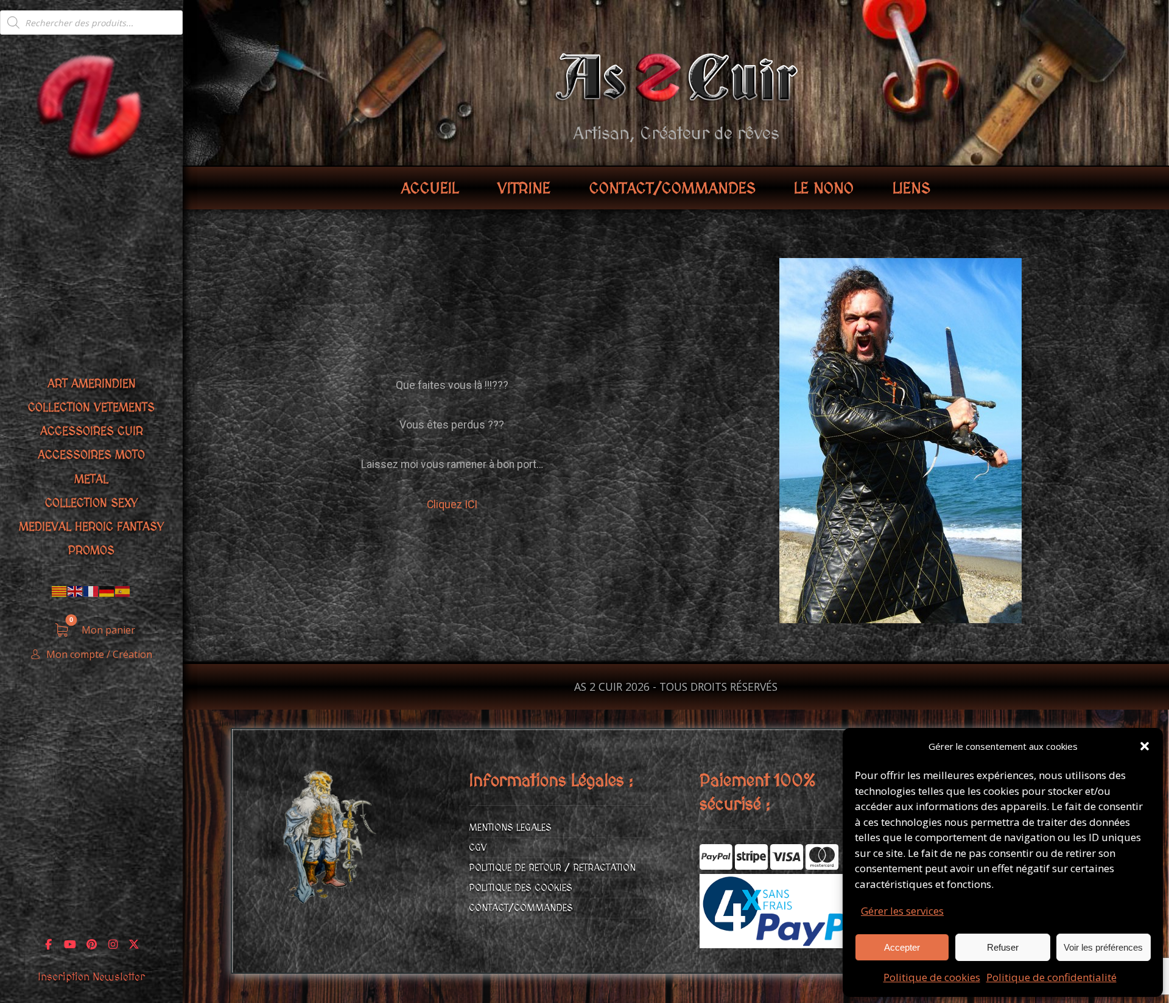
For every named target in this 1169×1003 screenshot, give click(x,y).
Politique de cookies (931, 977)
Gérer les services (902, 911)
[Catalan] (60, 591)
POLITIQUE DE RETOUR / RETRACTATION (552, 867)
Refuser (1003, 947)
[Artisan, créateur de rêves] (91, 105)
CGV (478, 847)
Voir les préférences (1103, 947)
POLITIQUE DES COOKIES (520, 887)
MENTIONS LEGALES (510, 827)
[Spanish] (123, 591)
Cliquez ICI (452, 504)
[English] (75, 591)
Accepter (902, 947)
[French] (91, 591)
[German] (107, 591)
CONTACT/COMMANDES (521, 908)
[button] (1145, 746)
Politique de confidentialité (1051, 977)
